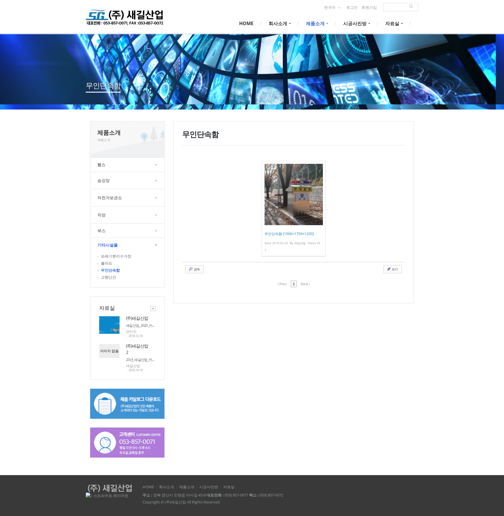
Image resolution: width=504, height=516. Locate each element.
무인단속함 (108, 270)
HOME (246, 23)
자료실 (392, 23)
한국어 (330, 7)
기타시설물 (127, 245)
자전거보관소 (127, 197)
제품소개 (316, 23)
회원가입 (369, 7)
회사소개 (278, 23)
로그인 (352, 7)
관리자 (131, 331)
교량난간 (106, 277)
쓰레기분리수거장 (114, 256)
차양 (127, 215)
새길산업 (133, 365)
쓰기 (394, 269)
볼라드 (104, 263)
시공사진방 (355, 23)
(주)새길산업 (137, 318)
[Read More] (294, 208)
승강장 (127, 180)
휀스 (127, 164)
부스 (127, 230)
